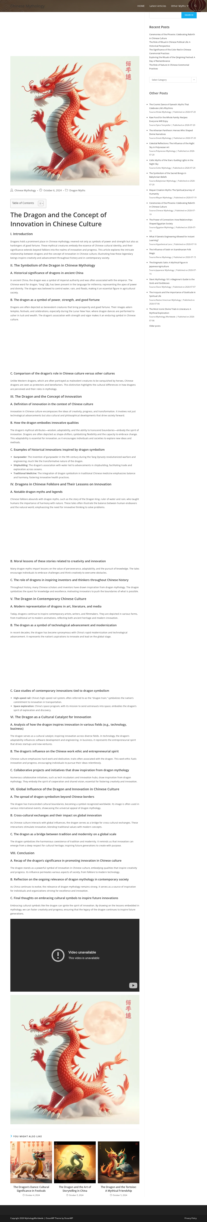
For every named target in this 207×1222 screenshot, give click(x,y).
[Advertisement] (74, 32)
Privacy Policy (191, 1218)
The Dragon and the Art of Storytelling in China (75, 1188)
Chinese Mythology (27, 6)
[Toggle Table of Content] (39, 203)
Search (189, 15)
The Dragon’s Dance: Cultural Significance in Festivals (31, 1188)
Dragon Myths (77, 190)
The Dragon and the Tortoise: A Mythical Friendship (118, 1188)
